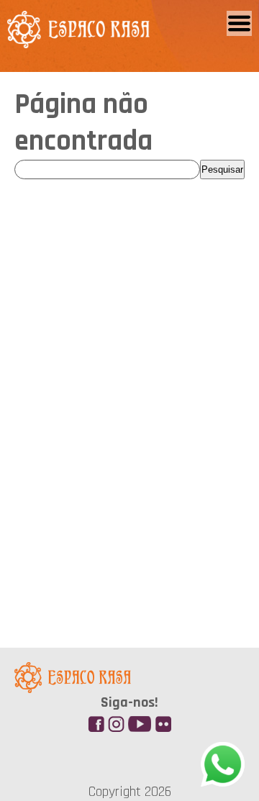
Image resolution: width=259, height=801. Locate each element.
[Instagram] (113, 721)
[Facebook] (93, 721)
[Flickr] (160, 721)
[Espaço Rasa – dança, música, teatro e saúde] (78, 40)
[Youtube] (139, 721)
